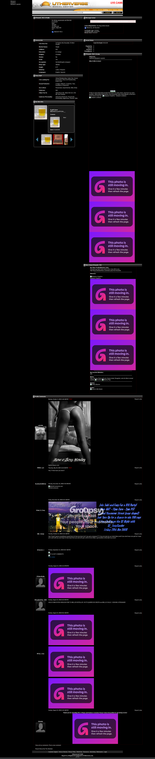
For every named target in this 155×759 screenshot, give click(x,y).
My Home (83, 9)
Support (115, 9)
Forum (110, 9)
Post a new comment (55, 745)
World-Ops (79, 751)
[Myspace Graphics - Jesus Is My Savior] (96, 389)
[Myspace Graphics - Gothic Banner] (95, 384)
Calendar (100, 9)
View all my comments (41, 745)
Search (95, 9)
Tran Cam (120, 6)
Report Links (138, 399)
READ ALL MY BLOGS (93, 28)
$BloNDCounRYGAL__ (57, 111)
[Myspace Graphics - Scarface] (98, 380)
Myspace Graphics (13, 2)
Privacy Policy (72, 751)
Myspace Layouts (16, 4)
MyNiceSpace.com (53, 465)
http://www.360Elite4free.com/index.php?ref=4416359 (105, 270)
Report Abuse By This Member (44, 749)
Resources (86, 751)
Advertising (93, 751)
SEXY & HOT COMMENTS (56, 554)
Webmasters (99, 751)
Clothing (105, 10)
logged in (108, 21)
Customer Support (53, 751)
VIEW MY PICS (57, 32)
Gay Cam (120, 5)
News (87, 9)
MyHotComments (53, 488)
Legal (105, 751)
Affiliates (120, 9)
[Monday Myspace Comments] (69, 464)
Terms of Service (63, 751)
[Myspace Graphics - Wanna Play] (106, 380)
